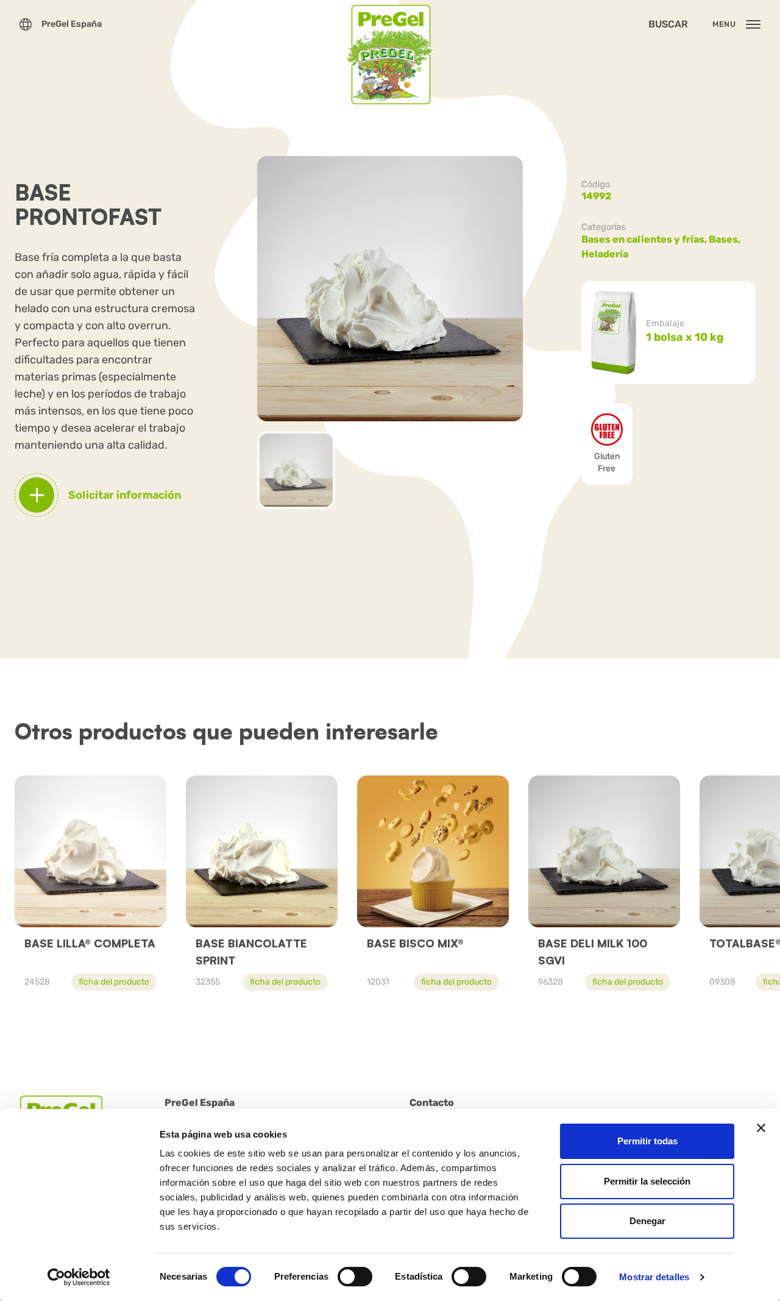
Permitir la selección (647, 1181)
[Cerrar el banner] (761, 1128)
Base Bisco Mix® (415, 943)
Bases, (725, 239)
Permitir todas (647, 1141)
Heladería (604, 254)
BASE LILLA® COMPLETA (89, 943)
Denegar (647, 1221)
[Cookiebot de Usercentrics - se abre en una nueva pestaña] (79, 1277)
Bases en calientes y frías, (645, 239)
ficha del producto (114, 982)
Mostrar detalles (654, 1277)
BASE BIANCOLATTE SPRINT (251, 951)
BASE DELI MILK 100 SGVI (592, 951)
